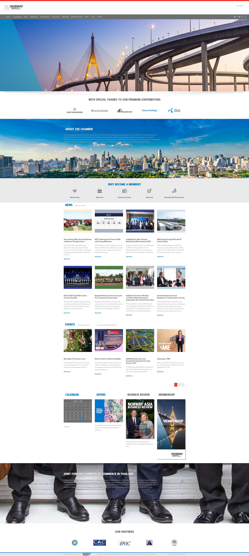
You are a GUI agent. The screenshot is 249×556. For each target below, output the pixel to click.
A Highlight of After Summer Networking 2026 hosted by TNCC (138, 240)
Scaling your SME (163, 359)
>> (90, 401)
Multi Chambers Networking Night (108, 359)
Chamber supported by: (101, 554)
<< (66, 401)
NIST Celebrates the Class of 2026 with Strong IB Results (107, 240)
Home (8, 17)
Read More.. (67, 371)
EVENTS (70, 324)
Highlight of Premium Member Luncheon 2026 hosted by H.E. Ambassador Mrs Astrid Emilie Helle (140, 297)
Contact (241, 6)
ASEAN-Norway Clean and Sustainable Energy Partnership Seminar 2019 (138, 361)
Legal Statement (176, 554)
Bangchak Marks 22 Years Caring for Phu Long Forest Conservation (108, 296)
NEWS (69, 205)
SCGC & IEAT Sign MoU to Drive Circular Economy (75, 296)
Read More (67, 259)
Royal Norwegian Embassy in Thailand (120, 554)
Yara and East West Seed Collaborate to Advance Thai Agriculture (78, 240)
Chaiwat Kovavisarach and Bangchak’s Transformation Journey (171, 296)
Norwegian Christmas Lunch (74, 359)
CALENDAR (72, 394)
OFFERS (101, 394)
